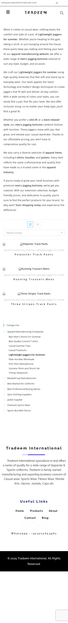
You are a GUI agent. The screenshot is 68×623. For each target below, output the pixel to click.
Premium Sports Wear (18, 405)
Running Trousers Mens (34, 279)
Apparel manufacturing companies (19, 250)
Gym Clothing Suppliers (19, 394)
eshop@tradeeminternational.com (19, 3)
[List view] (38, 224)
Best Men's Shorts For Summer (25, 336)
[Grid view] (30, 224)
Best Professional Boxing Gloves (23, 389)
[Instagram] (57, 3)
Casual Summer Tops (20, 345)
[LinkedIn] (62, 3)
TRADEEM (36, 12)
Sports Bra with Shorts (19, 410)
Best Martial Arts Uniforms (21, 383)
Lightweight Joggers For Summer (50, 250)
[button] (64, 9)
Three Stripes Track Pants (34, 304)
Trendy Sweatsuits (18, 372)
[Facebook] (52, 3)
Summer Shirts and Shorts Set (24, 368)
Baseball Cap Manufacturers (21, 378)
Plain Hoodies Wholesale (21, 359)
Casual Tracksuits (18, 350)
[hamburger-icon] (8, 13)
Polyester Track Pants (34, 254)
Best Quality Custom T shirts (23, 341)
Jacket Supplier (14, 399)
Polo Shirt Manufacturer (21, 363)
